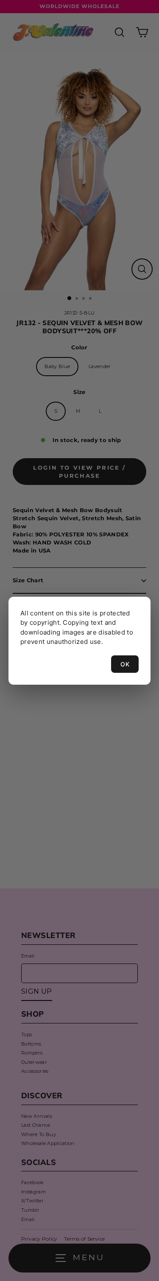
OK (124, 664)
